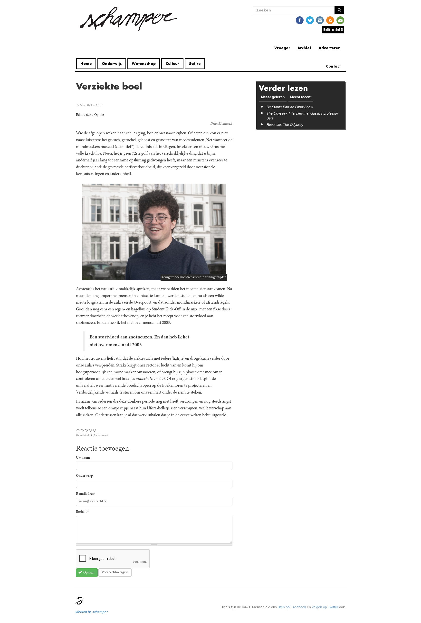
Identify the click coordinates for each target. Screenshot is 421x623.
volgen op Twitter (325, 606)
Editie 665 (333, 29)
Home (86, 63)
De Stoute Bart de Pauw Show (290, 106)
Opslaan (89, 572)
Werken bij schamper (91, 611)
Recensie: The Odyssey (285, 124)
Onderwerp (84, 476)
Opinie (99, 115)
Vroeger (282, 48)
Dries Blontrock (221, 124)
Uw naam (83, 458)
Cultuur (172, 63)
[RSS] (330, 20)
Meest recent (301, 96)
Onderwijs (112, 63)
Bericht (82, 512)
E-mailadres (86, 494)
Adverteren (330, 48)
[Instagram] (320, 20)
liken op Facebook (292, 606)
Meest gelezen (273, 96)
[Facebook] (300, 20)
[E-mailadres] (340, 20)
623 (88, 115)
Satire (195, 63)
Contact (333, 66)
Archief (304, 48)
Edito (79, 115)
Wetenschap (144, 63)
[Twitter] (310, 20)
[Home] (128, 19)
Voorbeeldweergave (115, 572)
